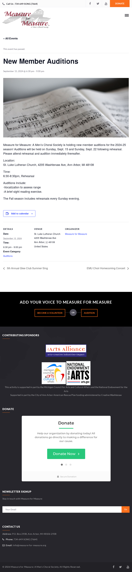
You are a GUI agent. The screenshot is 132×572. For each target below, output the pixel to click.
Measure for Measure (76, 233)
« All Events (10, 38)
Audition (89, 312)
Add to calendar (20, 213)
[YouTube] (106, 3)
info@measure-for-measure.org (29, 545)
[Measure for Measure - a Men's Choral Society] (26, 19)
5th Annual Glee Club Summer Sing (27, 268)
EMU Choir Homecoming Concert (106, 268)
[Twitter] (98, 3)
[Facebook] (90, 3)
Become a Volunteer (49, 312)
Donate (119, 3)
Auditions (8, 255)
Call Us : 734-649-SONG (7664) (22, 3)
